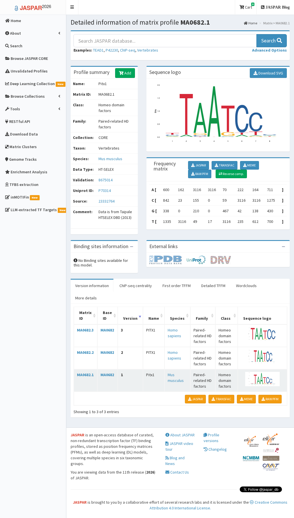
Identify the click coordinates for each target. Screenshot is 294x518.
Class (226, 318)
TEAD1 (98, 50)
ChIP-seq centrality (135, 285)
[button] (72, 7)
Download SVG (270, 73)
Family (202, 318)
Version (130, 318)
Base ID (107, 315)
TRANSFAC (226, 165)
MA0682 (107, 330)
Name (153, 318)
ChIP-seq (127, 50)
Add (127, 73)
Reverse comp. (233, 174)
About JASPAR (182, 434)
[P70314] (168, 259)
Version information (92, 285)
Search (269, 40)
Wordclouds (246, 285)
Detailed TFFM (213, 285)
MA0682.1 (85, 374)
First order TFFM (177, 285)
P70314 (105, 190)
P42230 (112, 50)
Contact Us (179, 472)
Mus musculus (110, 158)
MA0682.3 (85, 330)
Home (252, 23)
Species (177, 318)
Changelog (217, 449)
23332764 (106, 201)
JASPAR (200, 165)
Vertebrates (147, 50)
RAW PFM (201, 174)
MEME (251, 165)
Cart (249, 6)
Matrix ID (85, 315)
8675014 (105, 180)
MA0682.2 (85, 352)
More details (86, 298)
